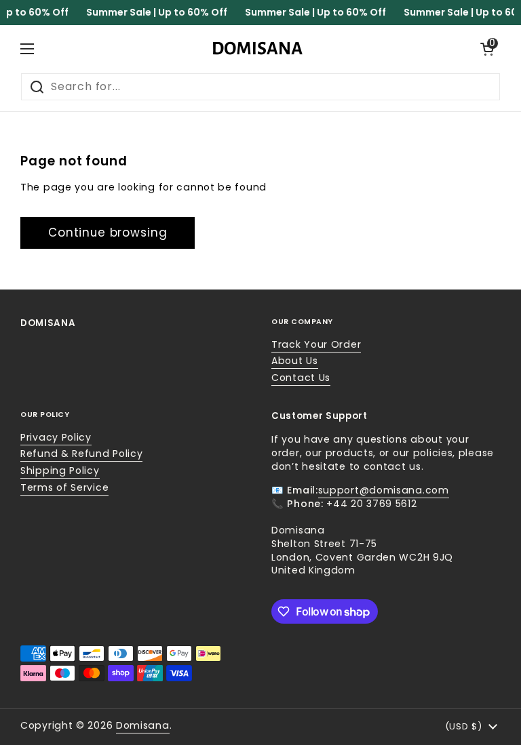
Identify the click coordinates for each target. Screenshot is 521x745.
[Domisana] (257, 48)
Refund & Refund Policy (81, 453)
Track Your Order (316, 344)
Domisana (143, 725)
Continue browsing (107, 232)
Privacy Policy (56, 437)
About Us (294, 360)
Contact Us (300, 377)
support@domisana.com (383, 490)
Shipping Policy (60, 470)
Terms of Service (64, 487)
